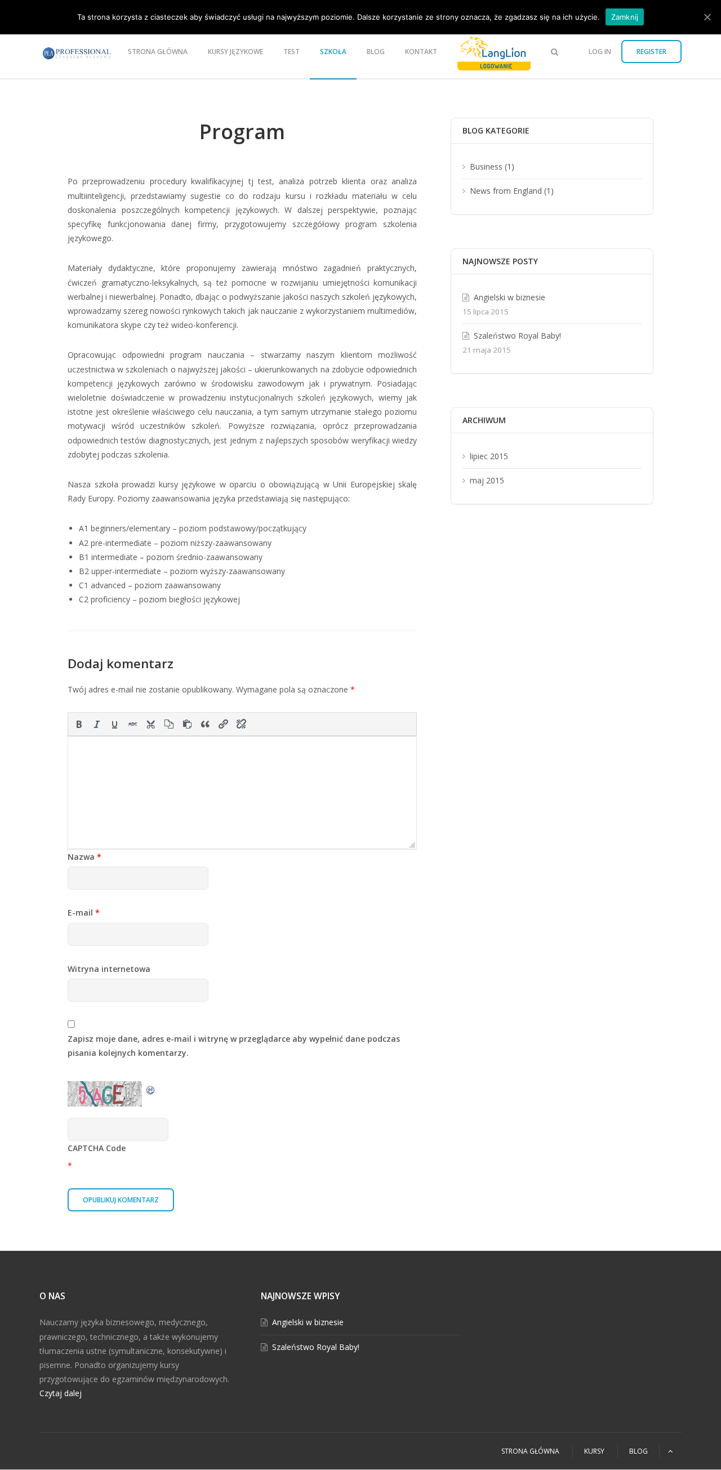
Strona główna (158, 51)
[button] (79, 724)
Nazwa (84, 856)
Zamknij (625, 16)
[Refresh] (151, 1088)
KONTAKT (421, 51)
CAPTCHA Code (97, 1148)
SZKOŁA (333, 51)
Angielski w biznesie (509, 297)
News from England (506, 190)
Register (651, 51)
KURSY (594, 1451)
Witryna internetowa (109, 968)
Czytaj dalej (60, 1393)
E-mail (84, 912)
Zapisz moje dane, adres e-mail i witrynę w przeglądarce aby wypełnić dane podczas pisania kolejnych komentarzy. (234, 1045)
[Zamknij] (707, 17)
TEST (291, 51)
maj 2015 (487, 480)
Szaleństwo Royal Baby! (517, 335)
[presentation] (79, 724)
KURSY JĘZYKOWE (235, 51)
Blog (376, 51)
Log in (600, 51)
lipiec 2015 (489, 456)
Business (486, 166)
